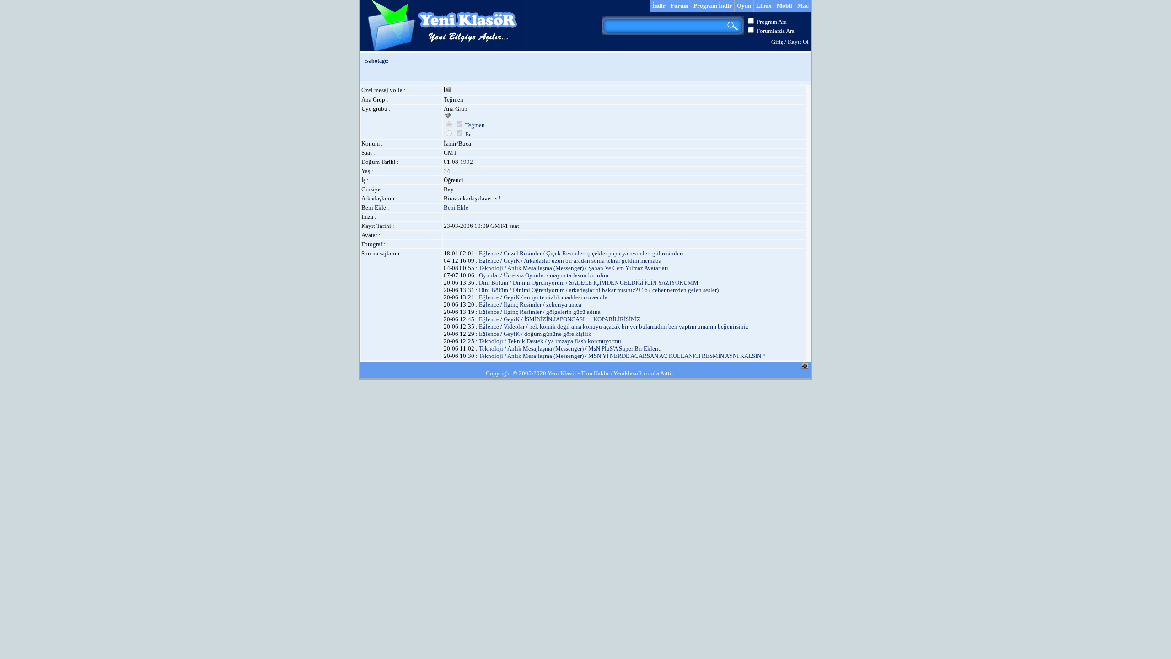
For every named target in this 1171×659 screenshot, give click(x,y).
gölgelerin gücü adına (573, 311)
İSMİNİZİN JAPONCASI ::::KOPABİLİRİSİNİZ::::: (587, 319)
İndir (659, 5)
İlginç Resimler (523, 304)
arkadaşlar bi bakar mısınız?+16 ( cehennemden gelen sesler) (644, 289)
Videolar (514, 326)
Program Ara (772, 21)
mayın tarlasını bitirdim (579, 275)
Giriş (777, 41)
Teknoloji (491, 268)
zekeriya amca (563, 304)
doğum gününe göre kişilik (557, 333)
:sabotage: (377, 61)
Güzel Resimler (523, 253)
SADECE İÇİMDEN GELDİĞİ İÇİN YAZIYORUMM (633, 282)
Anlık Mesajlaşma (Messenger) (545, 268)
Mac (803, 5)
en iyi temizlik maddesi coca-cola (565, 297)
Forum (679, 5)
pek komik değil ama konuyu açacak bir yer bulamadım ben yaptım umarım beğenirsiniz (638, 326)
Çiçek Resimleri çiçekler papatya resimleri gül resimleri (614, 253)
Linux (764, 5)
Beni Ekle (456, 207)
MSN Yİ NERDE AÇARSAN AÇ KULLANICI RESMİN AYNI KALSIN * (677, 355)
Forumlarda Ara (776, 30)
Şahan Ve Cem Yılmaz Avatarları (628, 268)
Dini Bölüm (493, 282)
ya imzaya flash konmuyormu (584, 341)
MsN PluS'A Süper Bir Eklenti (625, 348)
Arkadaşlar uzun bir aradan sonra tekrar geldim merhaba (592, 260)
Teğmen (475, 125)
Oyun (744, 5)
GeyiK (512, 260)
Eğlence (489, 253)
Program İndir (712, 5)
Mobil (784, 5)
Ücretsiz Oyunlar (524, 275)
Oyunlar (489, 275)
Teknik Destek (525, 341)
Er (468, 134)
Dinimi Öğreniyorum (538, 282)
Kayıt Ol (798, 41)
